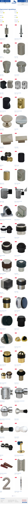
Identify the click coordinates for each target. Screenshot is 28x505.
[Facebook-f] (3, 1)
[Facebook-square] (23, 502)
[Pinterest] (26, 502)
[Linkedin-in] (1, 1)
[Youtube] (25, 502)
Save (1, 115)
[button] (5, 2)
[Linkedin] (22, 502)
